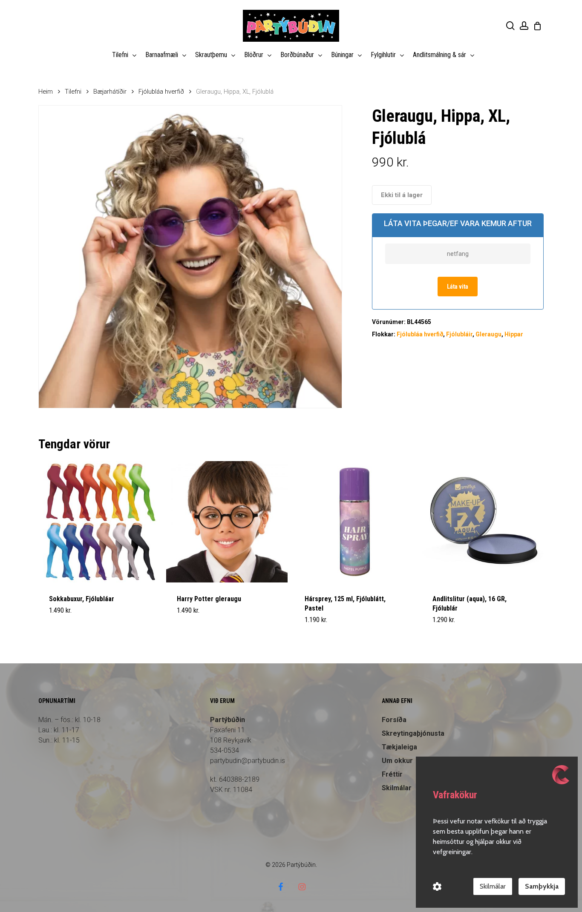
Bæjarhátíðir (110, 91)
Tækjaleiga (399, 747)
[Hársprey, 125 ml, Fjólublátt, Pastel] (354, 521)
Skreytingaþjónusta (413, 733)
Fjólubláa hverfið (161, 91)
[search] (510, 25)
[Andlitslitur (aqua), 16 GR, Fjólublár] (482, 521)
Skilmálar (493, 886)
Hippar (513, 334)
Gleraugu (488, 334)
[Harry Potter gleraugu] (227, 521)
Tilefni (73, 91)
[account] (524, 25)
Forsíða (394, 720)
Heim (45, 91)
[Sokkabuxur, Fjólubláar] (99, 521)
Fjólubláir (459, 334)
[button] (69, 625)
